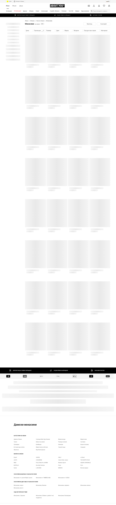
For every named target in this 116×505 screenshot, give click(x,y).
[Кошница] (109, 6)
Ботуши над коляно (19, 447)
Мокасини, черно (18, 485)
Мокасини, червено (63, 485)
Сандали (82, 447)
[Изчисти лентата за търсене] (109, 11)
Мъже (14, 6)
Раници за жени (62, 442)
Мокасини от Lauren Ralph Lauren (23, 478)
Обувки (32, 20)
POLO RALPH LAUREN (42, 463)
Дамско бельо (18, 439)
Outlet (10, 1)
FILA (81, 465)
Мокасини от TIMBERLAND (43, 478)
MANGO (60, 468)
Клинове (60, 445)
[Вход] (94, 6)
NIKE (15, 463)
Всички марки (84, 468)
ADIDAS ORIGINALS (85, 463)
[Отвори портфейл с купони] (89, 6)
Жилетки (16, 450)
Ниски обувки (40, 20)
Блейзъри (38, 445)
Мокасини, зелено (85, 485)
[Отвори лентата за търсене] (91, 11)
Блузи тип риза (84, 445)
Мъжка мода (61, 439)
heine (15, 468)
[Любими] (104, 6)
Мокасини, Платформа (64, 496)
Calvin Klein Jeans (63, 460)
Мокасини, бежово (41, 485)
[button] (89, 23)
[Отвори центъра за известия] (99, 5)
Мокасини (49, 20)
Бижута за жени (40, 442)
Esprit (15, 457)
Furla (59, 465)
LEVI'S (15, 460)
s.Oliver (82, 457)
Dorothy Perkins (40, 465)
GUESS (38, 457)
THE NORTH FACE (85, 460)
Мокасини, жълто (18, 488)
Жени (7, 6)
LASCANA (38, 468)
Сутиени (82, 442)
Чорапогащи (61, 447)
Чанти (15, 442)
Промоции (37, 30)
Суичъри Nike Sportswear (43, 439)
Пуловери (16, 445)
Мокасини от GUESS (63, 478)
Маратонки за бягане (42, 447)
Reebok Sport (62, 463)
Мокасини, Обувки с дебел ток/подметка (45, 497)
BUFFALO (16, 465)
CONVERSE (39, 460)
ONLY (59, 457)
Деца (21, 6)
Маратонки (83, 439)
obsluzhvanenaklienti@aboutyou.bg (42, 409)
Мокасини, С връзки (19, 496)
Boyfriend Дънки (40, 450)
